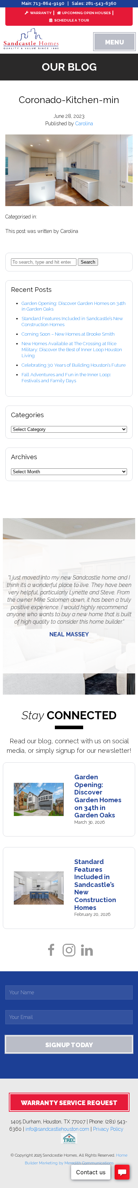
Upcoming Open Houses (86, 13)
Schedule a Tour (71, 20)
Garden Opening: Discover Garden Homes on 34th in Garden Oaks (97, 796)
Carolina (84, 123)
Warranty (40, 13)
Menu (114, 42)
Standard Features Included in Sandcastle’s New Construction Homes (95, 884)
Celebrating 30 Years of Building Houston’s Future (74, 365)
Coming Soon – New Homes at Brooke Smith (68, 334)
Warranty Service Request (69, 1102)
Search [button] (88, 262)
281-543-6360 (101, 3)
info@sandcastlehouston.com (57, 1129)
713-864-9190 (48, 3)
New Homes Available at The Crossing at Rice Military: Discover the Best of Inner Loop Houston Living (72, 349)
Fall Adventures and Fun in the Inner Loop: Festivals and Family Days (66, 377)
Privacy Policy (111, 1129)
